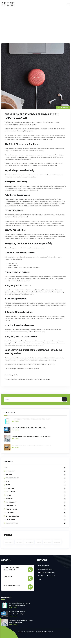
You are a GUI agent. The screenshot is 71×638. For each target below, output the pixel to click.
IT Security (19, 542)
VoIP (39, 579)
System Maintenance (12, 516)
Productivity (10, 513)
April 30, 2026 (15, 421)
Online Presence (11, 506)
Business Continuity (12, 478)
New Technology (11, 502)
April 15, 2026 (15, 447)
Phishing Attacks (11, 509)
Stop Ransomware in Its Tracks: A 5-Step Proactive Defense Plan (31, 436)
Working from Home (12, 523)
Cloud (8, 485)
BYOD (7, 481)
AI (6, 467)
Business (9, 474)
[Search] (64, 399)
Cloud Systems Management (46, 576)
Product (38, 542)
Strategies (47, 542)
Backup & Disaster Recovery (46, 572)
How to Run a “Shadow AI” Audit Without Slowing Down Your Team (31, 445)
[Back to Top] (67, 635)
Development (9, 542)
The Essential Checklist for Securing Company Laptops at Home (31, 419)
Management (29, 542)
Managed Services (43, 565)
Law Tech (9, 495)
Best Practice (10, 471)
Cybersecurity (10, 488)
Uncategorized (10, 519)
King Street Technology (34, 632)
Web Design (57, 542)
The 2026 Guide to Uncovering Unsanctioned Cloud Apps (28, 428)
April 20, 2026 (15, 438)
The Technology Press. (43, 379)
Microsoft (9, 499)
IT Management (10, 492)
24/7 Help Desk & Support (45, 569)
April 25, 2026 (15, 430)
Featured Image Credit (11, 375)
